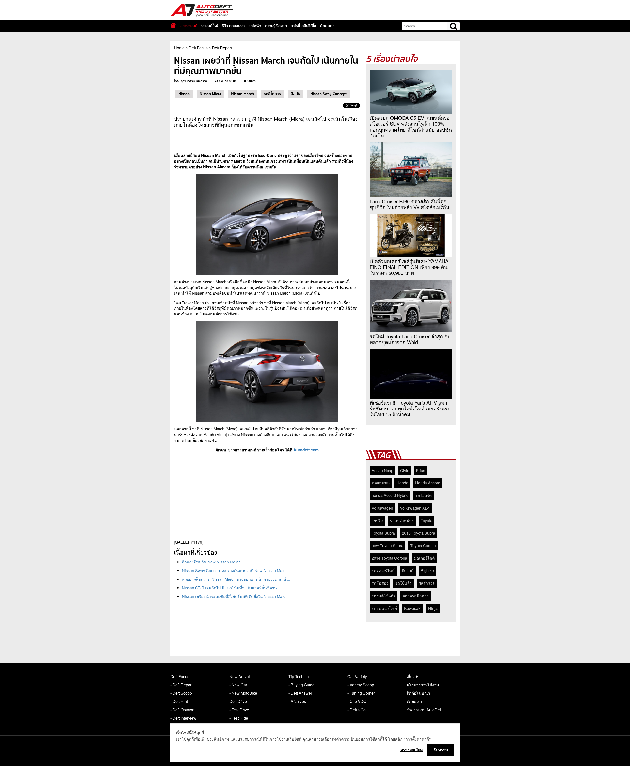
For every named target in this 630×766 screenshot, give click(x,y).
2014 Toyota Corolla (389, 558)
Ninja (433, 608)
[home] (173, 25)
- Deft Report (181, 685)
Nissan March (242, 94)
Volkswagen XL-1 (415, 508)
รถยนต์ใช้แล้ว (383, 595)
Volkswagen (382, 508)
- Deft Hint (179, 701)
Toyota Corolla (423, 545)
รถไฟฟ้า (255, 26)
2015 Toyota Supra (418, 533)
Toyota (426, 520)
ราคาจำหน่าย (402, 520)
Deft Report (222, 48)
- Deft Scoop (181, 693)
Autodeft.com (306, 450)
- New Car (238, 685)
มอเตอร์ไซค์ (424, 558)
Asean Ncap (382, 470)
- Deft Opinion (182, 710)
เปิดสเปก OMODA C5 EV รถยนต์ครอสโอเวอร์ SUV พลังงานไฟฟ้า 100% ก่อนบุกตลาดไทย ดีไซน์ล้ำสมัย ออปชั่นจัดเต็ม (411, 126)
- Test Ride (238, 718)
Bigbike (427, 570)
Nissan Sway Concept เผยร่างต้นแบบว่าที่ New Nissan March (235, 570)
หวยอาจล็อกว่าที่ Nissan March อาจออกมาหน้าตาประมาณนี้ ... (236, 579)
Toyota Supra (383, 533)
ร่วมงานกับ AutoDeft (424, 710)
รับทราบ (441, 749)
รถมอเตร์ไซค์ (383, 570)
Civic (404, 470)
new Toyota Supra (387, 545)
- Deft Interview (183, 718)
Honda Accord (427, 483)
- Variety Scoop (360, 685)
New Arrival (239, 676)
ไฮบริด (377, 520)
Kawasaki (412, 608)
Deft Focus (198, 48)
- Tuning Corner (361, 693)
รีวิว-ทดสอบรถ (233, 26)
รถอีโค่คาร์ (272, 94)
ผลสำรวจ (427, 583)
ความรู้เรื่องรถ (276, 26)
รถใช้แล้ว (403, 583)
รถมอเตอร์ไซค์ (384, 608)
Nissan (184, 94)
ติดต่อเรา (327, 26)
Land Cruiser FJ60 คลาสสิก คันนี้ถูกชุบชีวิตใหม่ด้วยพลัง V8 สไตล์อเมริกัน (409, 204)
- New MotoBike (243, 693)
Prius (420, 470)
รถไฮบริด (423, 495)
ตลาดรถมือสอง (415, 595)
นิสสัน (295, 94)
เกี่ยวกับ (413, 676)
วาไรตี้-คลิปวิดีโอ (303, 26)
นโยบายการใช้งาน (423, 685)
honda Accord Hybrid (390, 495)
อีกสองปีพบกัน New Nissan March (211, 562)
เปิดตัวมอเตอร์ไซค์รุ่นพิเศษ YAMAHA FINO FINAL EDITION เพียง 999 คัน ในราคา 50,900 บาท (409, 267)
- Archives (297, 701)
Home (179, 48)
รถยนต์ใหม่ (209, 26)
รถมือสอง (380, 583)
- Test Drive (239, 710)
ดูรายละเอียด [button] (411, 749)
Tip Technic (298, 676)
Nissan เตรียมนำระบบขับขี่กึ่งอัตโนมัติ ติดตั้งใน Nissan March (235, 596)
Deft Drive (238, 701)
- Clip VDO (356, 701)
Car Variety (357, 676)
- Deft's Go (356, 710)
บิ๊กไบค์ (408, 570)
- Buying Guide (301, 685)
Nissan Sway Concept (328, 94)
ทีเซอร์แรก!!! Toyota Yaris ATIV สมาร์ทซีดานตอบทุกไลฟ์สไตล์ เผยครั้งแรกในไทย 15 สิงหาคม (410, 408)
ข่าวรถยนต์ (188, 26)
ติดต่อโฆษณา (418, 693)
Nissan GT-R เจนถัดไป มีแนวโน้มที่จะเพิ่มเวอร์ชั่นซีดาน (229, 588)
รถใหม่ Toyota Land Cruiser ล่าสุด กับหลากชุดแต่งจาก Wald (410, 339)
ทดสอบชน (381, 483)
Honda (402, 483)
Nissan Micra (210, 94)
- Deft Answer (300, 693)
